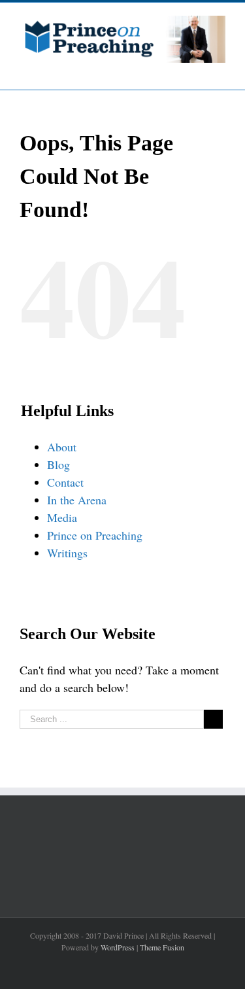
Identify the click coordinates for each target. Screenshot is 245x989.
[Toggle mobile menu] (220, 70)
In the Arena (76, 500)
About (61, 447)
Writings (67, 553)
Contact (65, 482)
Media (62, 517)
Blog (58, 464)
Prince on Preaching (94, 535)
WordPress (118, 947)
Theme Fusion (162, 947)
